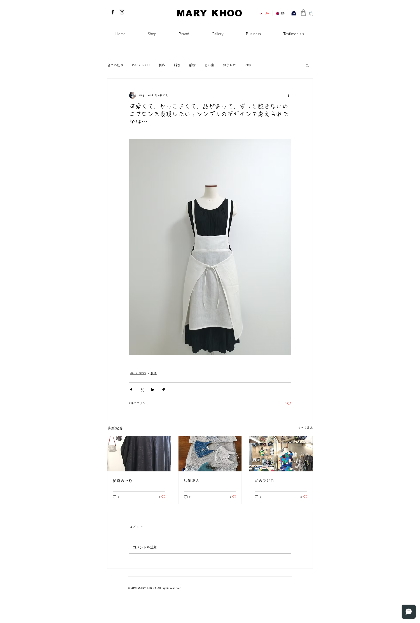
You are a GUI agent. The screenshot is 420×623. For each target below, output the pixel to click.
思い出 (209, 65)
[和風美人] (210, 453)
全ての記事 (115, 65)
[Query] (294, 13)
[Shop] (303, 12)
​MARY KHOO (209, 13)
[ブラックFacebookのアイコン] (113, 12)
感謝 (192, 65)
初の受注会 (264, 481)
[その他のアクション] (288, 95)
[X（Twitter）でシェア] (142, 390)
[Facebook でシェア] (131, 390)
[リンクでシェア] (163, 390)
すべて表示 (305, 427)
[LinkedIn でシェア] (152, 390)
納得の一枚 (122, 481)
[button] (311, 13)
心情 (248, 65)
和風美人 (192, 481)
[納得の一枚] (139, 453)
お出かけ (229, 65)
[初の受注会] (281, 453)
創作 (161, 65)
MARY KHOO (141, 65)
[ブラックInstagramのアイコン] (122, 12)
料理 (177, 65)
